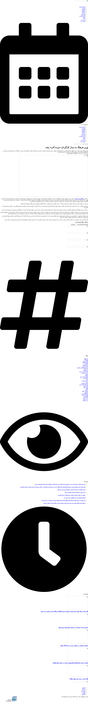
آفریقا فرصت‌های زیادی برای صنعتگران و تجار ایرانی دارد (74, 497)
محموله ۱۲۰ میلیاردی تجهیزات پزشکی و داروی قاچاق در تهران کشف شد (71, 495)
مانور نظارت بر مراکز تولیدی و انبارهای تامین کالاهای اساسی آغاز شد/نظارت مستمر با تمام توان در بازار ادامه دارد (63, 500)
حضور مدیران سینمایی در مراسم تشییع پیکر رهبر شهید (73, 627)
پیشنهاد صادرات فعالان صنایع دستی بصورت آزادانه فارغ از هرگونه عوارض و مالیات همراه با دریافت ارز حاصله (64, 503)
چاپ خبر (86, 154)
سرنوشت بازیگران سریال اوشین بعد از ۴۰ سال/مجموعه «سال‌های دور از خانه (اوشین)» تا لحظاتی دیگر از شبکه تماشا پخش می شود (60, 484)
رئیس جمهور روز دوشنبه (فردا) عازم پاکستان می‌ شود (75, 492)
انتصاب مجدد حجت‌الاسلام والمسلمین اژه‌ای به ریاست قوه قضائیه (70, 663)
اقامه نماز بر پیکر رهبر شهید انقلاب (78, 678)
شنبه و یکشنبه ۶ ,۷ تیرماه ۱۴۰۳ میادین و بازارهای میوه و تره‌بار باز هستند (71, 489)
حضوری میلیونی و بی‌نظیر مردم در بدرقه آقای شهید (74, 645)
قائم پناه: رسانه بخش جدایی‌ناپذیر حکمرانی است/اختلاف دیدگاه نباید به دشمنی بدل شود (64, 611)
